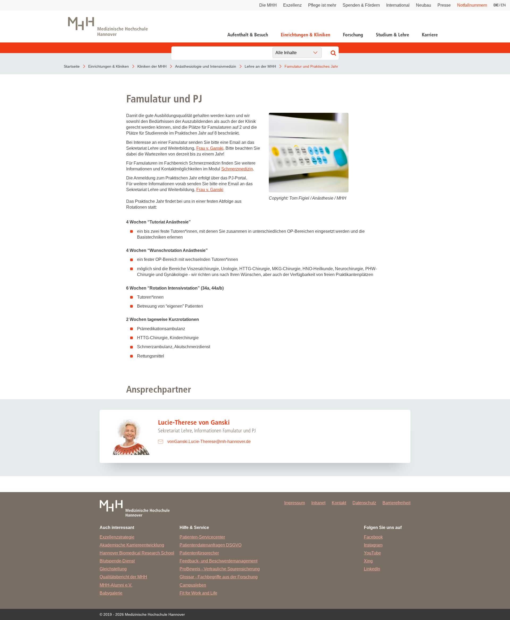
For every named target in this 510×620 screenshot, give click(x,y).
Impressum (294, 503)
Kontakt (339, 503)
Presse (444, 5)
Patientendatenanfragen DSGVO (210, 545)
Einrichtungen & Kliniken (305, 35)
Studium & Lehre (392, 35)
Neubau (423, 5)
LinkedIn (372, 569)
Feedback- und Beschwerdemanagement (218, 561)
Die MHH (268, 5)
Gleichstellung (113, 569)
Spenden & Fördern (361, 5)
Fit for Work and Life (198, 593)
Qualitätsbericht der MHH (123, 577)
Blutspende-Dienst (117, 561)
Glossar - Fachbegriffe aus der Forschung (219, 577)
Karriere (430, 35)
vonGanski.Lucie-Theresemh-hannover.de (209, 441)
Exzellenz (292, 5)
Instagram (373, 545)
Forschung (353, 35)
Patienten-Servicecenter (202, 537)
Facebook (373, 537)
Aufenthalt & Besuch (247, 35)
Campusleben (193, 585)
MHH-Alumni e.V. (116, 585)
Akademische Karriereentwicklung (132, 545)
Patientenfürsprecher (199, 553)
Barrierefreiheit (396, 503)
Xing (368, 561)
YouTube (372, 553)
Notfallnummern (472, 5)
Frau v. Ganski (209, 148)
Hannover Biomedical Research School (137, 553)
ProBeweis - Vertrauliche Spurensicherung (220, 569)
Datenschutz (364, 503)
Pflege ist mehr (322, 5)
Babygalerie (111, 593)
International (398, 5)
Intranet (318, 503)
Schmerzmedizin (237, 169)
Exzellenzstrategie (117, 537)
